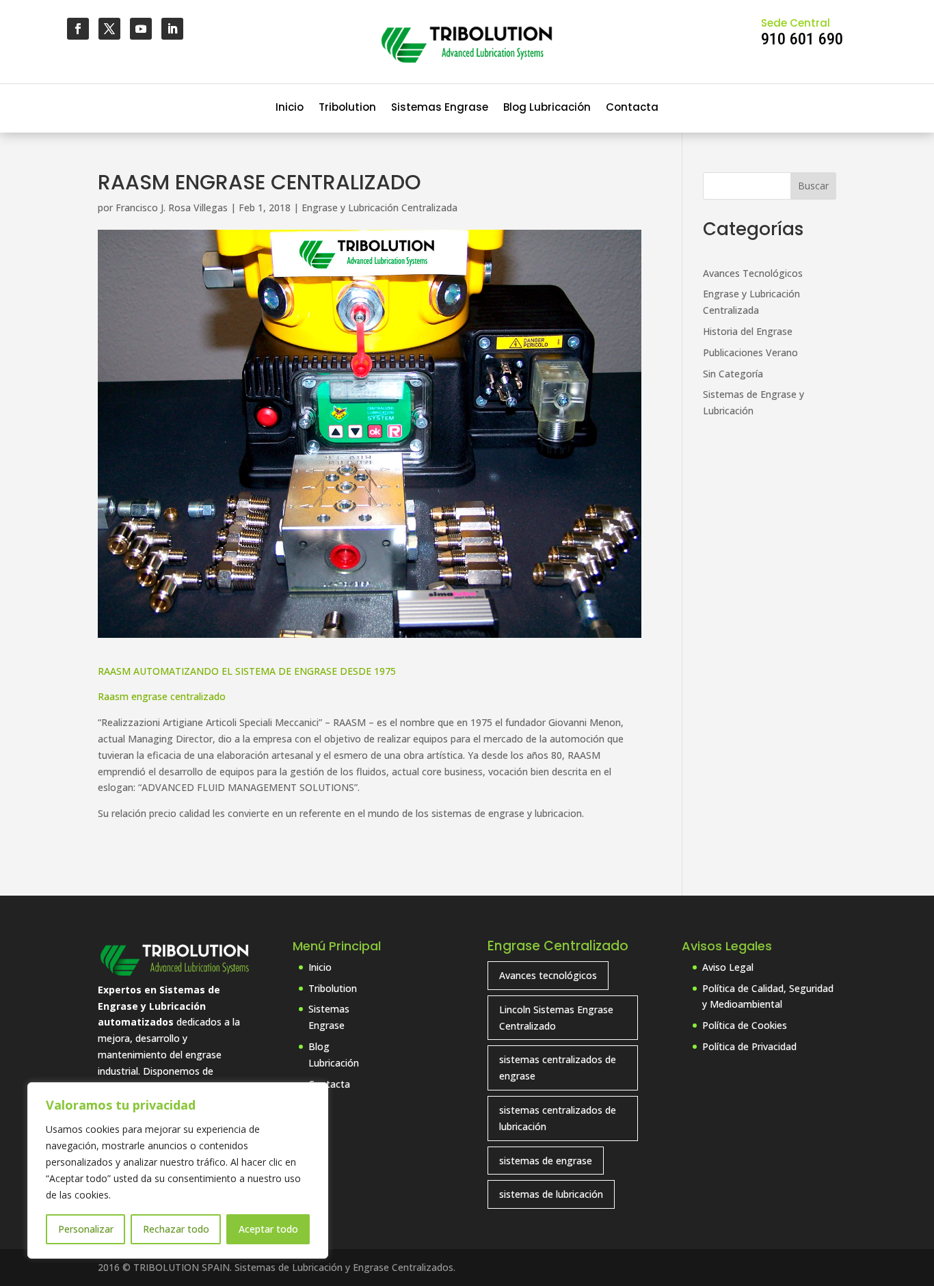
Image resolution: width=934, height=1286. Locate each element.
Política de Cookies (744, 1025)
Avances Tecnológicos (753, 273)
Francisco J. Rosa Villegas (172, 207)
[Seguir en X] (109, 29)
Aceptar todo (268, 1228)
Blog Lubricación (547, 108)
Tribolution (347, 108)
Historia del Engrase (747, 331)
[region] (177, 1170)
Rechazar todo (176, 1228)
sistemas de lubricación (551, 1194)
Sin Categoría (733, 373)
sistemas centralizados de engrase (557, 1067)
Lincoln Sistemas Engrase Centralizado (556, 1017)
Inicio (290, 108)
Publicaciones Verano (750, 352)
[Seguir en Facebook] (78, 29)
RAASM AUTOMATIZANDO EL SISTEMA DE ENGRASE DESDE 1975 (247, 671)
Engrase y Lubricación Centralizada (379, 207)
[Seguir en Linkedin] (172, 29)
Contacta (632, 108)
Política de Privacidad (749, 1046)
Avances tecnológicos (548, 975)
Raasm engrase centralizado (162, 696)
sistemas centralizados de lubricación (557, 1118)
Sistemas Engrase (439, 108)
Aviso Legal (727, 967)
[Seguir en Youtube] (141, 29)
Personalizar (86, 1228)
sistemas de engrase (545, 1160)
